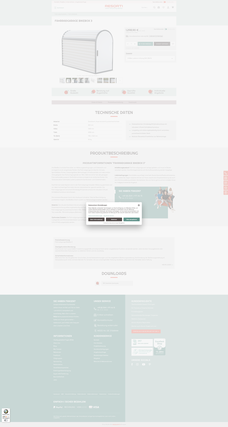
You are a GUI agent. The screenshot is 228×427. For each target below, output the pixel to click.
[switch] (6, 420)
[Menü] (9, 409)
